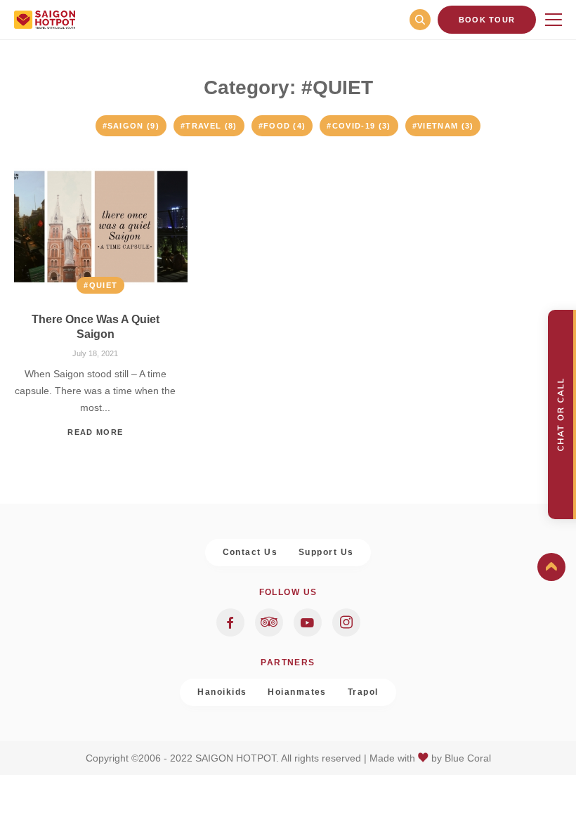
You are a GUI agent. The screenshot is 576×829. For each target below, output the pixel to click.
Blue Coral (468, 758)
